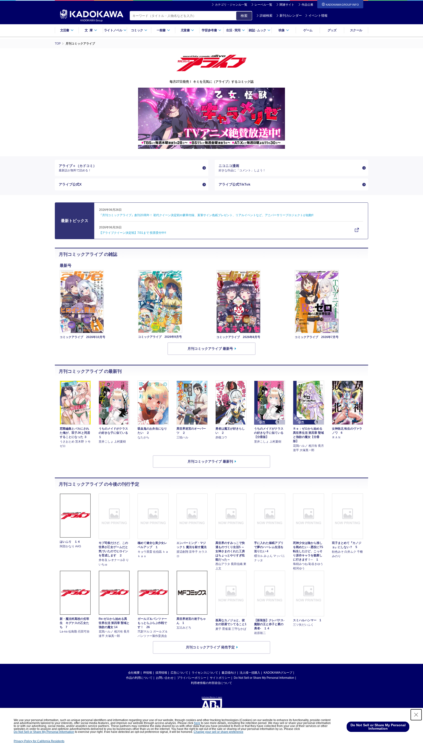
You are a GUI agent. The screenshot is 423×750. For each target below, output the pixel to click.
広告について (179, 672)
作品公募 (307, 4)
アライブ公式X (70, 184)
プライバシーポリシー (191, 678)
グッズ (332, 30)
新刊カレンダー (291, 15)
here (197, 723)
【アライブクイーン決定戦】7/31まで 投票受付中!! (132, 232)
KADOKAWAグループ (278, 672)
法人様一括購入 (250, 672)
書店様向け (229, 672)
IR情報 (147, 672)
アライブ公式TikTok (234, 184)
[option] (211, 118)
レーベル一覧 (263, 4)
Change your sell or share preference (218, 731)
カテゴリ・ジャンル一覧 (231, 4)
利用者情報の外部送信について (211, 683)
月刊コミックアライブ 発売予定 (210, 647)
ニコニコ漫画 (242, 168)
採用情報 (161, 672)
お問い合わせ (165, 678)
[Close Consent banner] (416, 714)
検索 (244, 16)
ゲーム (307, 30)
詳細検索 (266, 15)
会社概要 (134, 672)
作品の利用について (139, 678)
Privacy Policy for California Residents (39, 741)
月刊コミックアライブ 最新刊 (210, 461)
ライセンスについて (205, 672)
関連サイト (287, 4)
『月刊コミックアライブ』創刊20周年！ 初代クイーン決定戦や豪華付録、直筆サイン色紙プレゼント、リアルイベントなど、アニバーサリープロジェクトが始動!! (206, 215)
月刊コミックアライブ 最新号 (210, 349)
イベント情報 (318, 15)
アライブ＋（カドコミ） (77, 168)
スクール (356, 30)
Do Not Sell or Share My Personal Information (264, 677)
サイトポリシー (220, 678)
